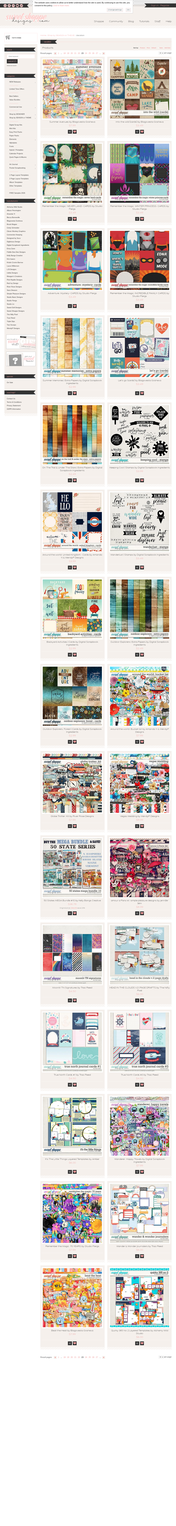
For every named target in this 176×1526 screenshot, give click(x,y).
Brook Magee (12, 224)
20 (72, 53)
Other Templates (15, 186)
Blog (131, 21)
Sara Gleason (12, 290)
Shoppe (99, 21)
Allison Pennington (14, 210)
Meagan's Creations (14, 276)
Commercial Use (15, 107)
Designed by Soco (14, 238)
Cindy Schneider (13, 228)
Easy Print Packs (15, 132)
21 (75, 53)
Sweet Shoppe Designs (15, 311)
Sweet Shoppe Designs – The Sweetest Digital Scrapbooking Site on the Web (29, 19)
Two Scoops (11, 325)
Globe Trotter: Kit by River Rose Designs (72, 816)
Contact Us (11, 399)
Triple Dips (11, 321)
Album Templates (15, 182)
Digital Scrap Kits (15, 125)
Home (43, 35)
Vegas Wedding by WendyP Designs (139, 816)
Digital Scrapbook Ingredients (18, 245)
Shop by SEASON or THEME (61, 35)
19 (68, 53)
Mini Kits (12, 128)
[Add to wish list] (75, 132)
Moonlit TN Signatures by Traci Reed (72, 988)
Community (116, 21)
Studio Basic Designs (15, 297)
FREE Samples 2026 (17, 193)
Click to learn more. (61, 6)
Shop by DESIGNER (17, 114)
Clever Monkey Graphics (16, 231)
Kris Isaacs (11, 259)
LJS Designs (11, 269)
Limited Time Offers (16, 89)
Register (164, 6)
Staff (158, 21)
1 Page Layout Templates (19, 175)
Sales (161, 48)
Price (148, 48)
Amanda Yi (11, 214)
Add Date (167, 48)
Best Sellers (13, 96)
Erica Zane (11, 249)
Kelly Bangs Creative (15, 255)
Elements (12, 139)
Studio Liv (10, 304)
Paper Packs (14, 136)
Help (169, 21)
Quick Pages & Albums (17, 157)
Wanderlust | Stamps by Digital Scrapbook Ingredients (140, 555)
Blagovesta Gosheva (15, 221)
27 (97, 53)
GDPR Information (14, 409)
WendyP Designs (13, 328)
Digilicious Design (13, 242)
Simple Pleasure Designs (16, 294)
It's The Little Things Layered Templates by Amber (72, 1159)
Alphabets (13, 143)
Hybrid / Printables (16, 150)
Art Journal (13, 164)
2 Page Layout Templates (19, 179)
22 (79, 53)
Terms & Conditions (14, 402)
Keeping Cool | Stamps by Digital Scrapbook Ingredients (140, 468)
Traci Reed (11, 318)
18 (64, 53)
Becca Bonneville (13, 217)
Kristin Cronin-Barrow (15, 262)
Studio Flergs (12, 301)
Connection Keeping (14, 235)
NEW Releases (15, 82)
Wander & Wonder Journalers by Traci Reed (139, 1246)
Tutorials (144, 21)
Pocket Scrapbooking (17, 168)
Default (154, 48)
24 (86, 53)
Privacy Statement (14, 405)
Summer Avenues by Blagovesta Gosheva (72, 122)
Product (142, 48)
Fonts (11, 146)
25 (90, 53)
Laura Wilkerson (13, 266)
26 (93, 53)
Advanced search (12, 65)
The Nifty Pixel (12, 314)
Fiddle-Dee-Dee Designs (16, 252)
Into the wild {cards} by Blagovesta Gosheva (140, 122)
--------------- (13, 85)
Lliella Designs (12, 273)
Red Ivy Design (12, 283)
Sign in (155, 6)
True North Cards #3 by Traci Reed (139, 1075)
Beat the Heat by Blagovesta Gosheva (72, 1331)
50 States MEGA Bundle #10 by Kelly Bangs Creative (72, 901)
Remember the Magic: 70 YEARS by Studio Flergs (72, 1246)
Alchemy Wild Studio (14, 207)
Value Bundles (14, 100)
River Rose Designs (14, 287)
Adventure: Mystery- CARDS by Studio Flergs (72, 293)
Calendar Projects (16, 153)
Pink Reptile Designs (14, 280)
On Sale (10, 382)
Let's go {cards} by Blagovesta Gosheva (139, 381)
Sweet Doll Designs (14, 307)
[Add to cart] (70, 132)
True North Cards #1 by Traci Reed (72, 1075)
